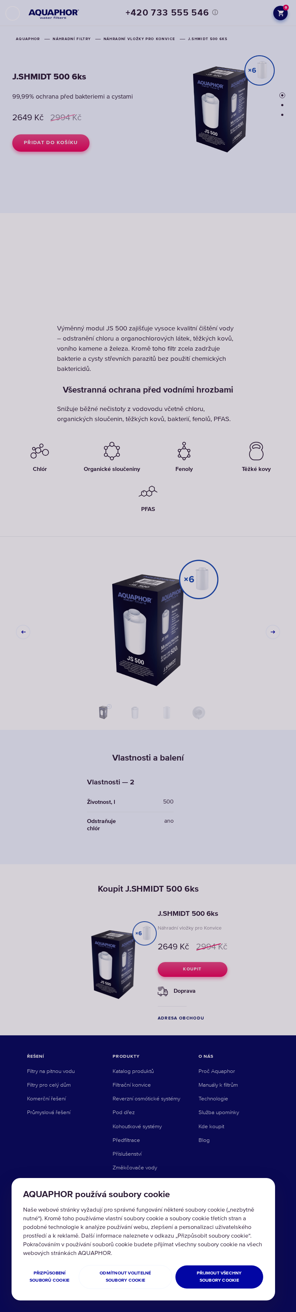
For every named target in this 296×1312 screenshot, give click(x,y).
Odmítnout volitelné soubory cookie (125, 1277)
